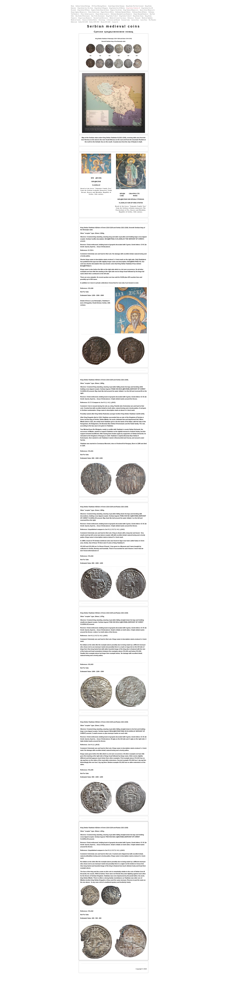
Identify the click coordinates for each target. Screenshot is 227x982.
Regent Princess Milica (107, 12)
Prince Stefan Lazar (93, 12)
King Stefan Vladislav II (133, 8)
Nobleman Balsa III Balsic (139, 12)
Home (72, 6)
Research (137, 18)
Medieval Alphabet (147, 18)
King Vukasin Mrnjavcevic (130, 10)
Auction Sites (135, 20)
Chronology (102, 20)
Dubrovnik (74, 22)
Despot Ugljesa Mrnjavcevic (79, 12)
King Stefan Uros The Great (85, 8)
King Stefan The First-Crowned (134, 6)
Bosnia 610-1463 (105, 22)
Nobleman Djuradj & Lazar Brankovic (121, 14)
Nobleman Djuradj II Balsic (123, 12)
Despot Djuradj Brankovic (141, 14)
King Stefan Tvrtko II (125, 16)
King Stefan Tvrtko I (112, 16)
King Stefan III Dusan (84, 10)
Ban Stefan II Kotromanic (83, 16)
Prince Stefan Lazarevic (87, 14)
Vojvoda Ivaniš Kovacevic (100, 18)
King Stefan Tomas (138, 16)
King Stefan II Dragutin (101, 8)
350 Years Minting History (99, 6)
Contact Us (115, 22)
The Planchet (152, 20)
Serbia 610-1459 (83, 22)
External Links (125, 20)
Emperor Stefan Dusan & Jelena (100, 10)
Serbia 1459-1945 (94, 22)
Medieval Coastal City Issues (118, 18)
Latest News (143, 20)
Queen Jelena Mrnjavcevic (147, 10)
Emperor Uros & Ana (116, 10)
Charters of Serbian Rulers (89, 20)
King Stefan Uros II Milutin (117, 8)
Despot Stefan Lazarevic (102, 14)
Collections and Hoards (113, 20)
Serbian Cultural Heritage (83, 6)
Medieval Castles (76, 20)
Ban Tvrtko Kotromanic (98, 16)
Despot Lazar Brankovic (85, 18)
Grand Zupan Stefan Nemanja (116, 6)
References (131, 18)
